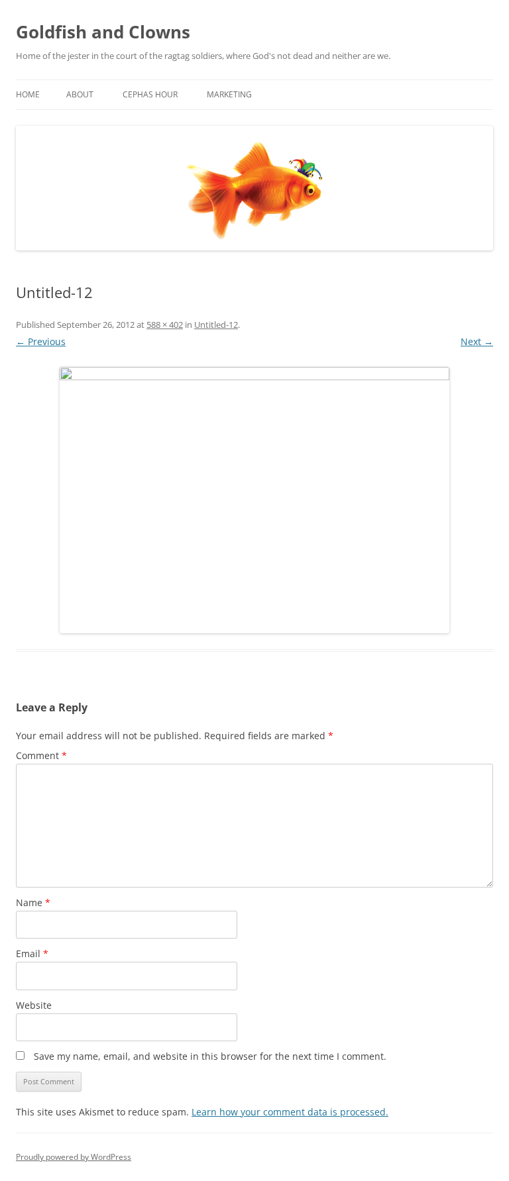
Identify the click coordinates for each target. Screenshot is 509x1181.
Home (28, 94)
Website (34, 1005)
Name (33, 902)
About (79, 94)
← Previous (41, 341)
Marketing (229, 94)
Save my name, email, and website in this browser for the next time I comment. (210, 1056)
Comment (41, 755)
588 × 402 (164, 325)
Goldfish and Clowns (103, 32)
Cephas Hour (150, 94)
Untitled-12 (216, 325)
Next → (477, 341)
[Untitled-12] (254, 500)
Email (32, 953)
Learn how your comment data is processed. (290, 1111)
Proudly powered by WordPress (73, 1156)
